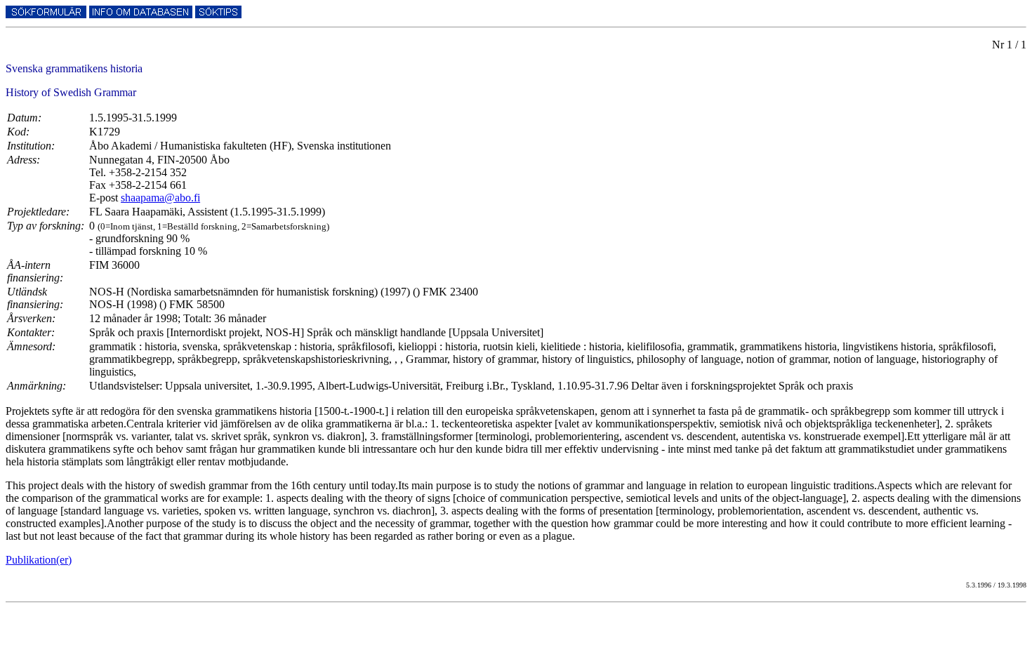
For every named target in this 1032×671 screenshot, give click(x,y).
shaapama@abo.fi (160, 198)
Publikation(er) (39, 560)
